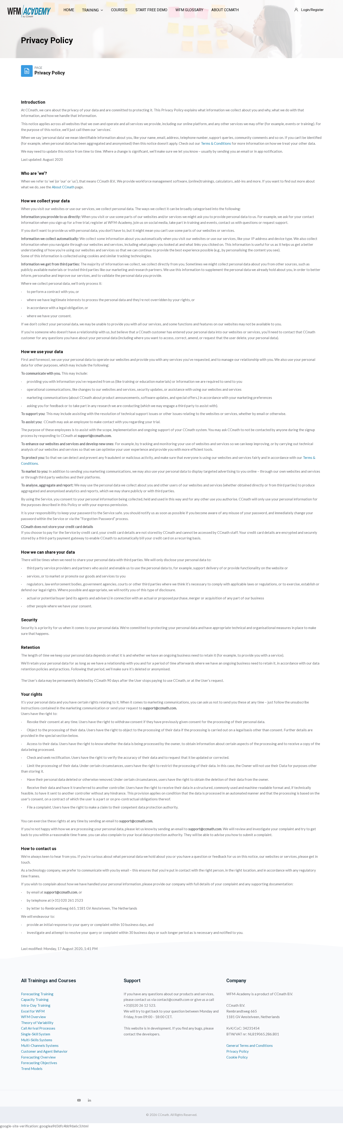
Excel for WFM (33, 1011)
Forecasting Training (37, 994)
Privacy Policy (237, 1051)
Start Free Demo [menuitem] (151, 10)
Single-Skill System (35, 1034)
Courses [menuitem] (119, 10)
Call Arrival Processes (38, 1028)
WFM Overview (33, 1017)
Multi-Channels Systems (40, 1045)
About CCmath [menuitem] (225, 10)
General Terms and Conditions (249, 1045)
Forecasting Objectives (39, 1063)
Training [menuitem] (90, 10)
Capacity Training (35, 999)
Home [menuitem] (68, 10)
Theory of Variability (37, 1022)
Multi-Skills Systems (36, 1040)
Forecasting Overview (38, 1057)
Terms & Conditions (216, 143)
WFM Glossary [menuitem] (189, 10)
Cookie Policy (237, 1057)
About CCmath (63, 187)
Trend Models (31, 1068)
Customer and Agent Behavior (44, 1051)
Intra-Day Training (35, 1005)
